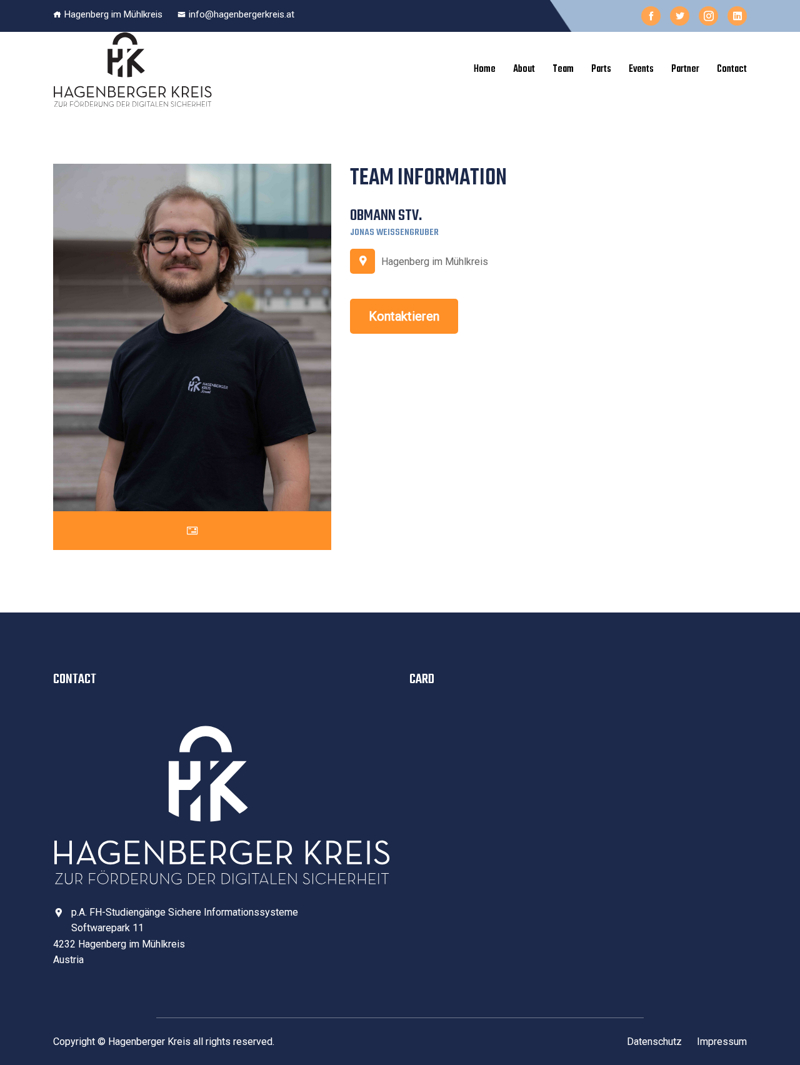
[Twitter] (679, 16)
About (524, 69)
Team (563, 69)
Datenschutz (654, 1042)
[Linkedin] (737, 16)
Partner (685, 69)
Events (641, 69)
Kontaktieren (404, 316)
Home (485, 69)
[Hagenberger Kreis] (132, 70)
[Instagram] (708, 16)
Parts (601, 69)
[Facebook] (651, 16)
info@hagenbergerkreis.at (241, 14)
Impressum (722, 1042)
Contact (732, 69)
